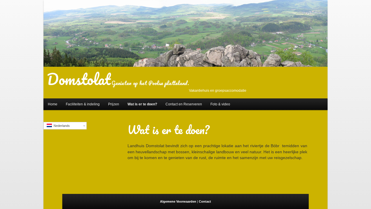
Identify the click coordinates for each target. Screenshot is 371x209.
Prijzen (113, 104)
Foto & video (220, 104)
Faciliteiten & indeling (83, 104)
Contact (205, 201)
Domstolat (78, 79)
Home (52, 104)
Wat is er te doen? (142, 104)
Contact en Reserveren (184, 104)
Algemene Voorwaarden (178, 201)
